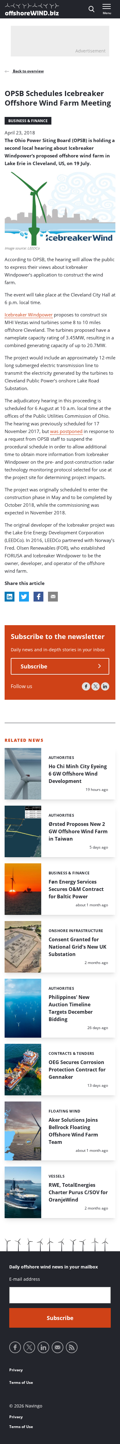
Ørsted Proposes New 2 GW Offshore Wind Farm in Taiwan (78, 831)
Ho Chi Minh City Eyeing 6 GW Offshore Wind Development (78, 773)
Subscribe (34, 666)
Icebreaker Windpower (29, 315)
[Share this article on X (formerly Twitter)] (24, 597)
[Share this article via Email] (53, 597)
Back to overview (28, 71)
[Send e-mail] (57, 1347)
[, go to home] (32, 9)
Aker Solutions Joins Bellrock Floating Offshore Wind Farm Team (73, 1131)
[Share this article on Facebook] (38, 597)
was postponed (66, 431)
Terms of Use (21, 1382)
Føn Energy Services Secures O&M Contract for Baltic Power (76, 889)
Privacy (16, 1369)
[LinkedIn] (105, 686)
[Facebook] (86, 686)
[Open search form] (91, 9)
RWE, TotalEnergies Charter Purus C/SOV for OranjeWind (78, 1192)
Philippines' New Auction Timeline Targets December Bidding (71, 1008)
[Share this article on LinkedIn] (9, 597)
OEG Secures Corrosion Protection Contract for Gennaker (77, 1069)
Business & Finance (28, 120)
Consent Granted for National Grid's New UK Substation (77, 947)
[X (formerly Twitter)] (95, 686)
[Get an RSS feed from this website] (72, 1347)
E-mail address (24, 1279)
